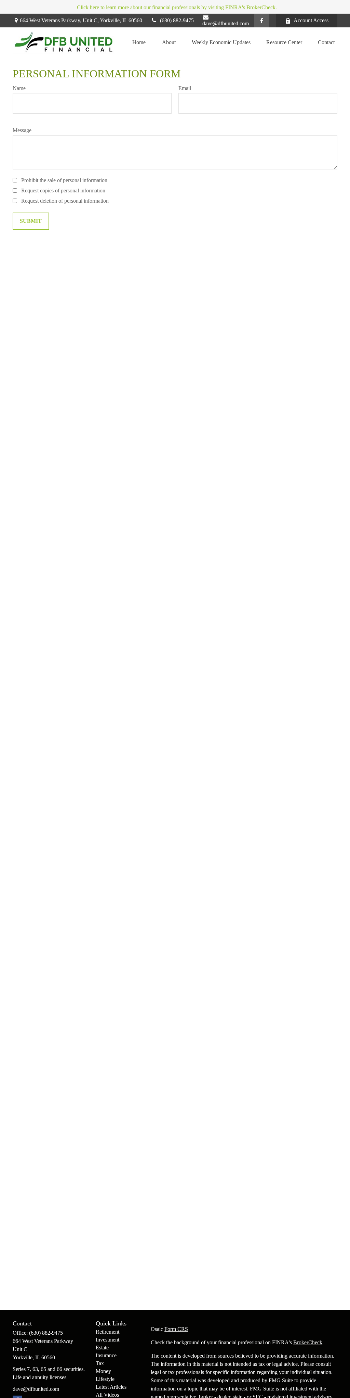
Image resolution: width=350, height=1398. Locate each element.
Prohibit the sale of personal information (64, 180)
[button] (139, 42)
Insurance (106, 1355)
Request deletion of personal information (65, 201)
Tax (100, 1363)
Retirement (107, 1332)
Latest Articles (111, 1387)
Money (103, 1371)
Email (184, 88)
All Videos (107, 1395)
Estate (102, 1347)
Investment (107, 1340)
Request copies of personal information (63, 190)
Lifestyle (105, 1379)
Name (19, 88)
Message (22, 130)
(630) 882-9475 (177, 20)
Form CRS (176, 1329)
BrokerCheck (307, 1342)
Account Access (311, 20)
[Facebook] (261, 20)
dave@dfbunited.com (225, 23)
